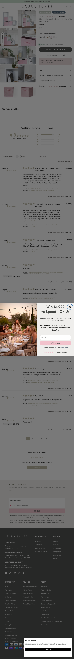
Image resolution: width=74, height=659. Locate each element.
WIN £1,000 (55, 343)
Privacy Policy (64, 347)
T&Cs (55, 347)
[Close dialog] (70, 307)
